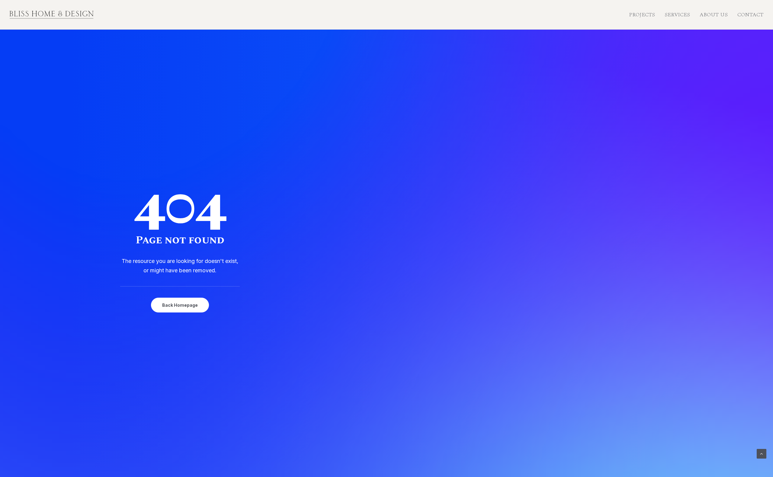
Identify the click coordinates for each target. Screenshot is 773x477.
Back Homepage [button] (180, 305)
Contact (750, 15)
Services (677, 15)
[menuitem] (644, 15)
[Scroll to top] (761, 453)
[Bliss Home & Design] (52, 15)
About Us (714, 15)
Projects (642, 15)
